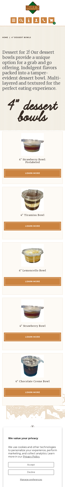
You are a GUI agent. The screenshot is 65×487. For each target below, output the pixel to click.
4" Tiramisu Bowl (32, 215)
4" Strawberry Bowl (33, 326)
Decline (31, 472)
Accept (31, 464)
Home (5, 37)
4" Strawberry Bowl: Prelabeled (32, 161)
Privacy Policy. (31, 456)
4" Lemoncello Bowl (32, 270)
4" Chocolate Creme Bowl (32, 381)
